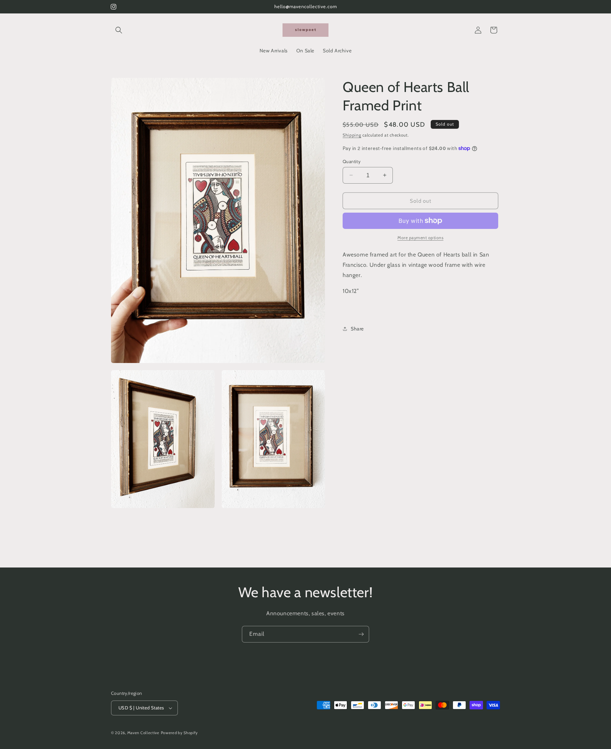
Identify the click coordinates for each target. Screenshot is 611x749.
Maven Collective (143, 732)
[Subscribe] (361, 634)
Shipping (352, 135)
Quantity (352, 161)
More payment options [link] (420, 237)
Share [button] (357, 328)
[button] (119, 30)
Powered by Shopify (179, 732)
